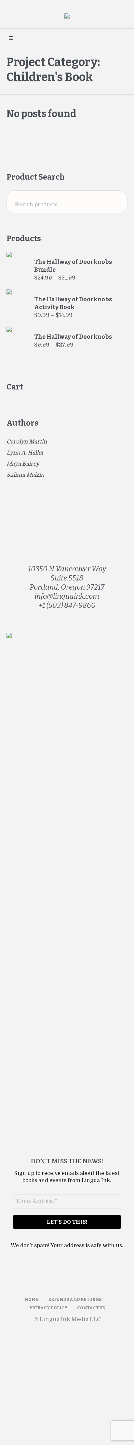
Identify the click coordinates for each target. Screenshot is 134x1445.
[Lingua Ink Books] (67, 17)
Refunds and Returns (74, 1299)
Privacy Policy (48, 1307)
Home (32, 1299)
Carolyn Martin (27, 442)
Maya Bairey (23, 464)
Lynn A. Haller (25, 453)
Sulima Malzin (25, 475)
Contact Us (91, 1307)
